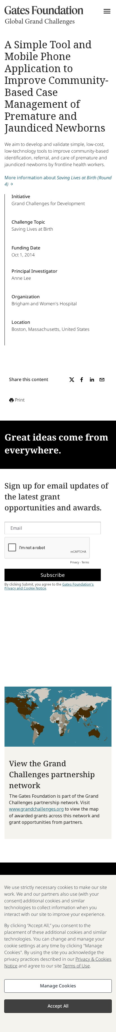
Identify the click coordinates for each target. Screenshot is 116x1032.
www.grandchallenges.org (36, 809)
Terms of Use (76, 966)
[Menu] (106, 11)
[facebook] (82, 380)
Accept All (58, 1006)
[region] (58, 953)
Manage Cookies (58, 986)
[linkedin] (92, 380)
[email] (102, 380)
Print (19, 400)
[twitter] (72, 380)
